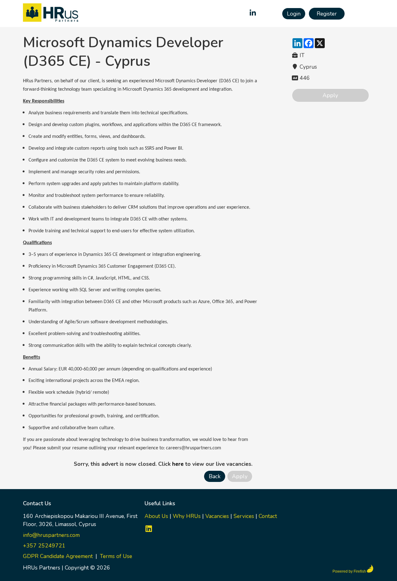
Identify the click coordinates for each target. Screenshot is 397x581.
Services (244, 516)
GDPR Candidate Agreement (58, 556)
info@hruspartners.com (51, 535)
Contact (268, 516)
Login (294, 13)
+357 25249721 (44, 545)
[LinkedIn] (252, 13)
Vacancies (217, 516)
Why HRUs (187, 516)
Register (327, 13)
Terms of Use (116, 556)
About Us (156, 516)
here (178, 464)
